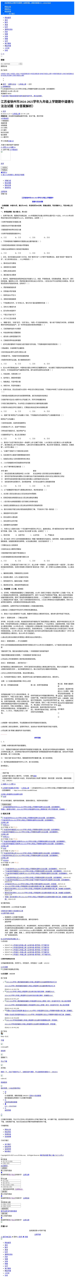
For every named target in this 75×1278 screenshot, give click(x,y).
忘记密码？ (5, 1166)
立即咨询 (4, 191)
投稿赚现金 (6, 86)
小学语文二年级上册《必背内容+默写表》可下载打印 (30, 952)
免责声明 (8, 1149)
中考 (6, 50)
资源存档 (8, 1134)
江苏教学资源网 (26, 1098)
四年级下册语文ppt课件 (46, 73)
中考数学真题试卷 (57, 73)
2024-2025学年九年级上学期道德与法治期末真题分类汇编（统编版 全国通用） (32, 886)
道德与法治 (8, 29)
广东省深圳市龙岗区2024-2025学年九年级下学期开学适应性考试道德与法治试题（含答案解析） (38, 880)
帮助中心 (8, 9)
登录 (35, 776)
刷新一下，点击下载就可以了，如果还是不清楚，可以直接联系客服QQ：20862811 (29, 1072)
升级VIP (11, 141)
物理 (6, 39)
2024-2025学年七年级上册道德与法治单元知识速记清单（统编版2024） (29, 995)
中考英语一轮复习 (5, 73)
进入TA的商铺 (7, 175)
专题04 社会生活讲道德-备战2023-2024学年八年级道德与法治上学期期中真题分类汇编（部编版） (38, 1014)
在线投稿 (8, 1136)
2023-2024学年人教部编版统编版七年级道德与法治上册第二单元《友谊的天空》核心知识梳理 (37, 1005)
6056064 (6, 860)
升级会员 (5, 118)
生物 (6, 36)
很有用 (3, 1051)
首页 (4, 84)
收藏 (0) (13, 147)
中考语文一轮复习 (15, 73)
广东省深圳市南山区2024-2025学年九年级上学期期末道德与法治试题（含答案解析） (30, 855)
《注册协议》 (18, 1189)
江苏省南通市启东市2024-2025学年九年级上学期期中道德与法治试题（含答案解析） (32, 807)
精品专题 (8, 46)
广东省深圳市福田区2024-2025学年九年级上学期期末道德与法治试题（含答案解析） (30, 832)
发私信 (5, 170)
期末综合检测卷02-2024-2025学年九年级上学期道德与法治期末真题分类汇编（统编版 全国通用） (38, 889)
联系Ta (4, 172)
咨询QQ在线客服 (35, 1095)
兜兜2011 (6, 825)
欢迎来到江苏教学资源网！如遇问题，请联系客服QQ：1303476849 (28, 3)
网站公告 (8, 7)
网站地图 (45, 1155)
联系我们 (8, 1151)
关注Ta (5, 167)
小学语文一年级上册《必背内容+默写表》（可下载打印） (31, 954)
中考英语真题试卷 (25, 73)
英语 (6, 25)
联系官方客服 (19, 175)
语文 (6, 20)
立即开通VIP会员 (8, 913)
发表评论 (8, 187)
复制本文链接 (7, 804)
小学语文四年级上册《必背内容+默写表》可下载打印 (30, 947)
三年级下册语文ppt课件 (18, 75)
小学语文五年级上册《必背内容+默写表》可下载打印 (30, 945)
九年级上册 (22, 84)
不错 (2, 1040)
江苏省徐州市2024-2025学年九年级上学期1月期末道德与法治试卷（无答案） (31, 884)
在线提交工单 (18, 911)
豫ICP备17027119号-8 (56, 1155)
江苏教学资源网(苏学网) (10, 788)
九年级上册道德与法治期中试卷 (12, 794)
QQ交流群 (4, 967)
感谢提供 (4, 1082)
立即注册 (26, 1174)
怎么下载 (4, 1061)
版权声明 (8, 1147)
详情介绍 (8, 180)
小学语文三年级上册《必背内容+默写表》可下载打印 (30, 950)
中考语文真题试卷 (34, 73)
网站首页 (8, 18)
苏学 (4, 111)
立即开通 (37, 1234)
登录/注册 (4, 1213)
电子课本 (8, 43)
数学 (6, 22)
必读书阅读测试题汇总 (10, 939)
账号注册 (4, 1211)
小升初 (7, 48)
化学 (6, 41)
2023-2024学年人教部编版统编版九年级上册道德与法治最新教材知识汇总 (30, 986)
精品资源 (8, 11)
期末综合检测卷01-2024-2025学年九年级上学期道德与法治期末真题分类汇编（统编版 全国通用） (38, 893)
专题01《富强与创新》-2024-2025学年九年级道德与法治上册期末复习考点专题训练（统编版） (33, 809)
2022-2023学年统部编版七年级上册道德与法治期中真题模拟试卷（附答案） (31, 1024)
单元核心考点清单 (7, 75)
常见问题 (8, 183)
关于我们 (8, 1144)
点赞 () (5, 147)
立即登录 (4, 1168)
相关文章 (8, 185)
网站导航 (8, 1132)
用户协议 (12, 1174)
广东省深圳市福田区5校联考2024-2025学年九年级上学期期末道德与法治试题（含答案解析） (33, 844)
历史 (6, 32)
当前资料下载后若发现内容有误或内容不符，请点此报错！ (22, 96)
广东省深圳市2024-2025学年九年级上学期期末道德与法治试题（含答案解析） (27, 820)
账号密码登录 (12, 1211)
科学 (6, 27)
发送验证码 (5, 1208)
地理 (6, 34)
